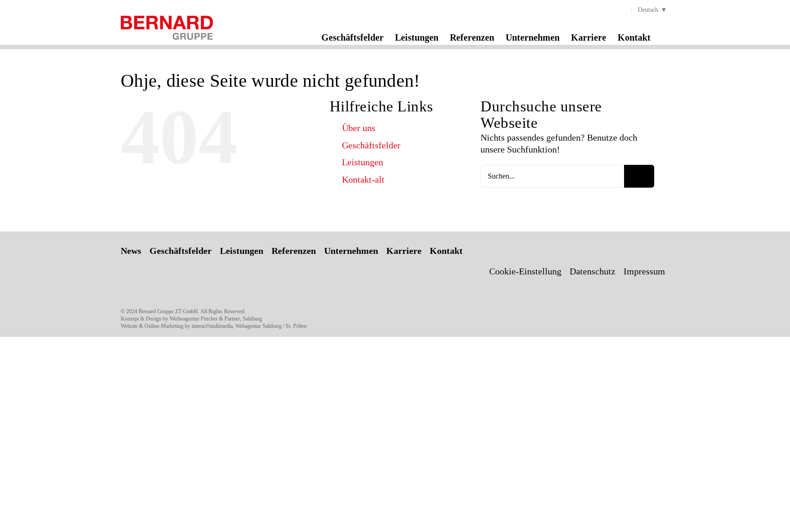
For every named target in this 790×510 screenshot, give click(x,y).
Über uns (358, 128)
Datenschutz (592, 271)
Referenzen (294, 251)
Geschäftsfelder (371, 145)
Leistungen (362, 162)
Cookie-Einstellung (525, 271)
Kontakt (446, 251)
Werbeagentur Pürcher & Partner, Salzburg (216, 318)
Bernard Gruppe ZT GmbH (168, 311)
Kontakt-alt (363, 179)
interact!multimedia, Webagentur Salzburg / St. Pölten (249, 326)
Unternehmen (351, 251)
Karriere (404, 251)
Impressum (644, 271)
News (131, 251)
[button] (665, 37)
